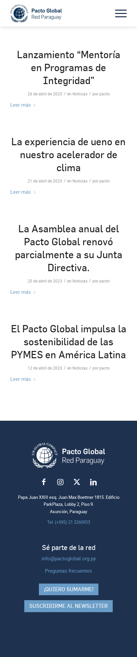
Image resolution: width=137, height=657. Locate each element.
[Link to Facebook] (43, 482)
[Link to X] (76, 482)
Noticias (79, 94)
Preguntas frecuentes (68, 570)
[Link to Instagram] (60, 482)
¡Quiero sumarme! (68, 589)
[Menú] (117, 13)
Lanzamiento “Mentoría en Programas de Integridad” (68, 67)
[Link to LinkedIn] (93, 482)
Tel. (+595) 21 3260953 (68, 522)
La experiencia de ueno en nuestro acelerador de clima (68, 154)
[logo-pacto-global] (56, 13)
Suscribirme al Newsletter (68, 606)
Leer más (20, 104)
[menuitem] (117, 13)
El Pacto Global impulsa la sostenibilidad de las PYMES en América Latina (68, 342)
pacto (104, 94)
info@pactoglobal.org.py (69, 558)
